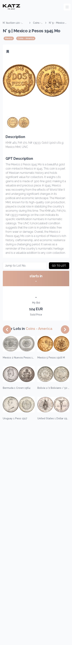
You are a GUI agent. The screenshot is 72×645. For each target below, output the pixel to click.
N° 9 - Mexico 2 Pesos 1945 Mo (58, 23)
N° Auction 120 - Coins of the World (14, 23)
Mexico (8, 38)
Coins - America (38, 23)
